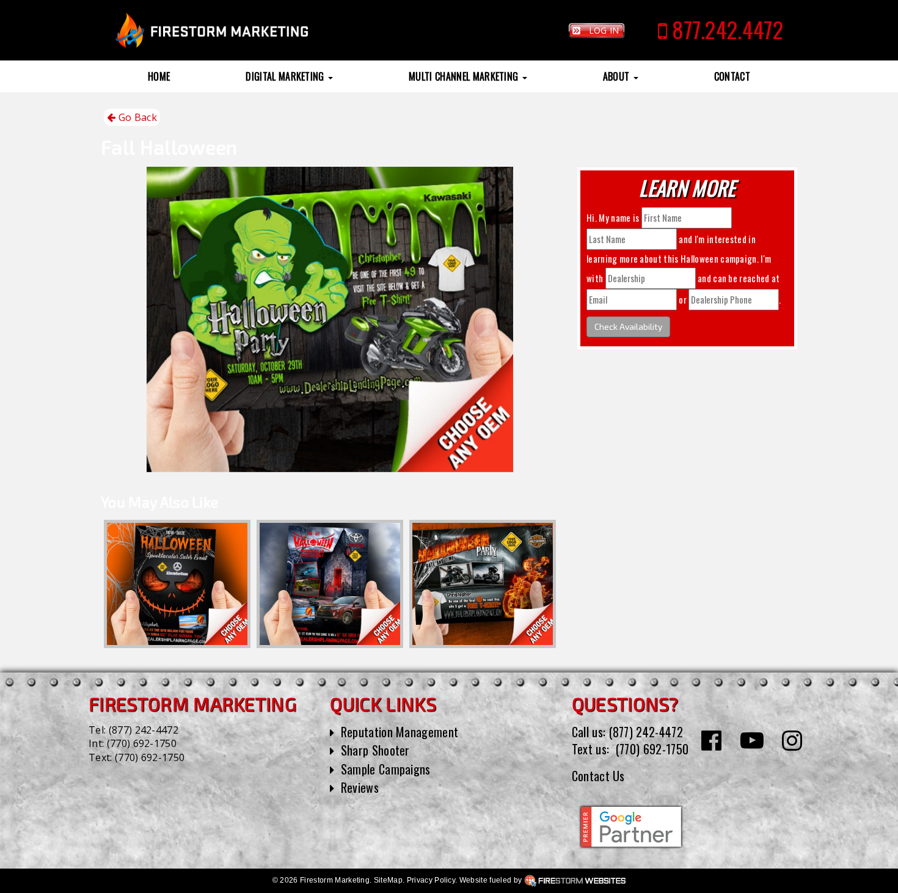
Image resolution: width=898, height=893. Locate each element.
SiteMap (388, 880)
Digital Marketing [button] (286, 76)
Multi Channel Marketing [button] (465, 76)
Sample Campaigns (386, 769)
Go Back (136, 117)
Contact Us (598, 776)
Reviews (360, 787)
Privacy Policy (431, 880)
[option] (177, 584)
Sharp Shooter (375, 750)
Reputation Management (400, 732)
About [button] (617, 76)
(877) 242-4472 (143, 730)
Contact (732, 76)
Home (159, 76)
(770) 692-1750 (142, 743)
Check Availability (628, 326)
